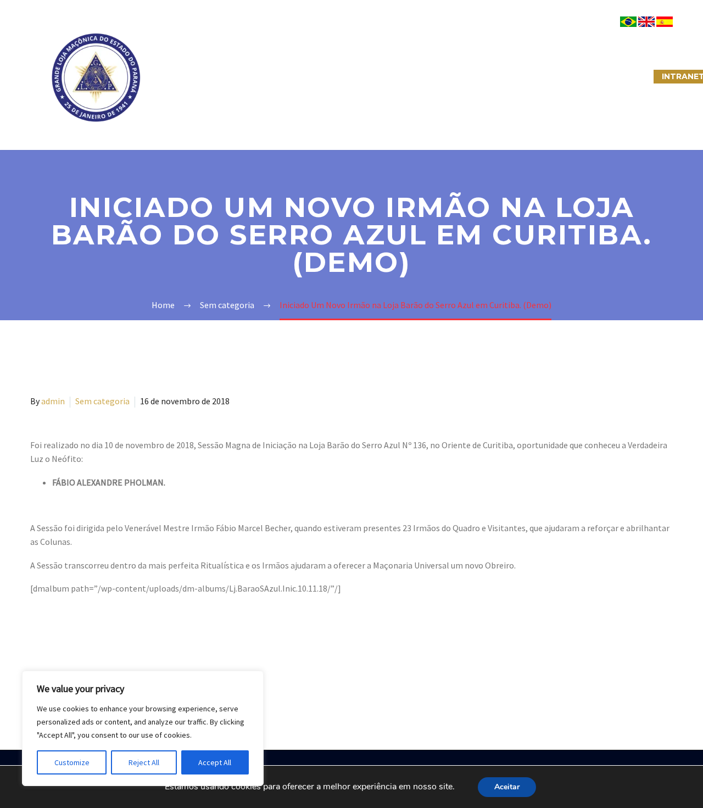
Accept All (214, 762)
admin (53, 400)
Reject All (144, 762)
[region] (143, 728)
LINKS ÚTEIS (546, 76)
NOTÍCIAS (416, 76)
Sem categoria (102, 400)
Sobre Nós (185, 76)
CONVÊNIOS (617, 76)
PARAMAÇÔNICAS (338, 76)
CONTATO (478, 76)
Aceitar (507, 787)
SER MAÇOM (255, 76)
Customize (72, 762)
